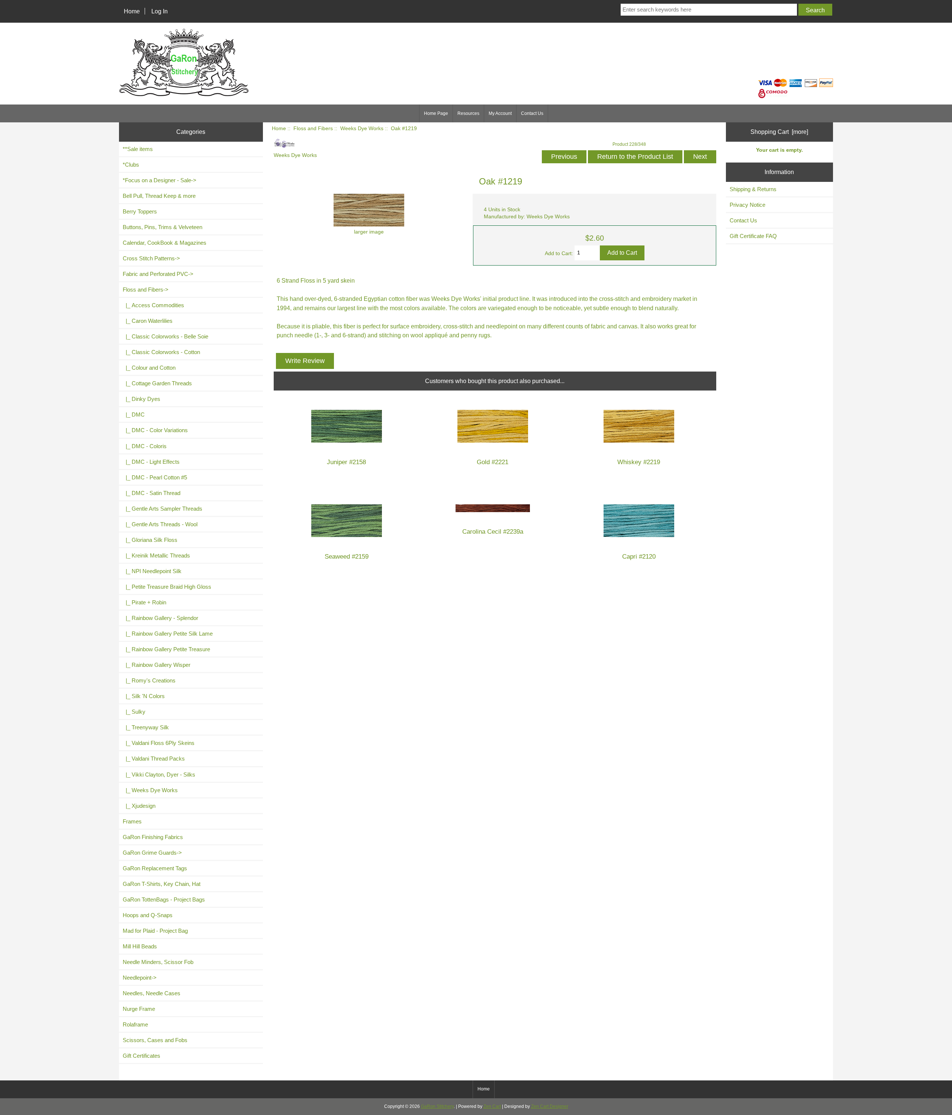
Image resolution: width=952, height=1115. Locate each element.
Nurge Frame (139, 1009)
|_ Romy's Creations (149, 680)
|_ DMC (134, 414)
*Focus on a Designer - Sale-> (159, 180)
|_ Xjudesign (139, 806)
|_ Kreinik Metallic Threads (156, 555)
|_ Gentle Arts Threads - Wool (160, 524)
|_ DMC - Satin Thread (151, 493)
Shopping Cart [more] (779, 131)
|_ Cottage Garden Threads (157, 383)
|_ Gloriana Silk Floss (150, 540)
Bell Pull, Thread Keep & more (159, 196)
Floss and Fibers (313, 128)
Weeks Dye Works (361, 128)
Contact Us (532, 113)
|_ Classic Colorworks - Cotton (161, 352)
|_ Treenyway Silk (146, 727)
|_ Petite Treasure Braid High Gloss (167, 587)
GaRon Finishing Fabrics (153, 837)
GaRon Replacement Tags (155, 868)
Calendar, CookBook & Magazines (164, 243)
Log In (159, 11)
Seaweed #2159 (347, 556)
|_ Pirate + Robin (144, 602)
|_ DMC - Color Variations (155, 430)
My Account (500, 113)
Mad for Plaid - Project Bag (155, 931)
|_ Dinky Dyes (141, 399)
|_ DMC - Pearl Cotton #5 (155, 477)
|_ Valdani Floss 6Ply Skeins (158, 743)
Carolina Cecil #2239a (492, 531)
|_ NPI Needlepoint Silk (152, 571)
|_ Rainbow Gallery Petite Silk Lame (168, 633)
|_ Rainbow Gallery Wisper (156, 665)
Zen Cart (492, 1106)
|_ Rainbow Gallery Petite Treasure (166, 649)
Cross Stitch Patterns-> (151, 258)
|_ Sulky (134, 711)
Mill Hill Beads (140, 946)
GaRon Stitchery (437, 1106)
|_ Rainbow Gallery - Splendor (160, 618)
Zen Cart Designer (549, 1106)
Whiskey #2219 (638, 462)
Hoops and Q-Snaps (148, 915)
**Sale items (138, 149)
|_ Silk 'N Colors (144, 696)
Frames (132, 821)
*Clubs (131, 164)
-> (145, 289)
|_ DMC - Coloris (145, 446)
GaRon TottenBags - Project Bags (164, 899)
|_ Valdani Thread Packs (154, 758)
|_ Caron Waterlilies (148, 321)
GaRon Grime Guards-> (152, 852)
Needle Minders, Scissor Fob (158, 962)
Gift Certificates (141, 1056)
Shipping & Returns (753, 189)
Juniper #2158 (346, 462)
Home (132, 11)
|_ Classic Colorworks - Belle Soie (165, 336)
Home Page (436, 113)
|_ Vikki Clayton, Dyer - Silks (159, 774)
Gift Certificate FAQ (753, 236)
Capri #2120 (639, 556)
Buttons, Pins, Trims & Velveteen (162, 227)
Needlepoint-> (140, 977)
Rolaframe (135, 1024)
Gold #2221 (492, 462)
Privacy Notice (747, 205)
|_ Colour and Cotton (149, 367)
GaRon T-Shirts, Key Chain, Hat (161, 884)
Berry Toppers (140, 211)
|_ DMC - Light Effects (151, 462)
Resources (468, 113)
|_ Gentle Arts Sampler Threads (162, 508)
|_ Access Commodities (153, 305)
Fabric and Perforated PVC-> (158, 274)
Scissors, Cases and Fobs (155, 1040)
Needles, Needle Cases (151, 993)
